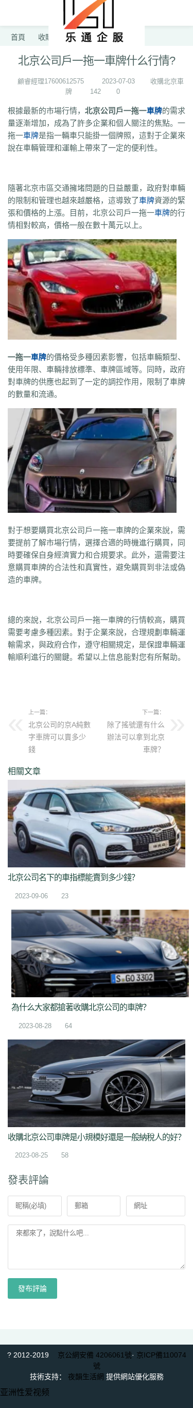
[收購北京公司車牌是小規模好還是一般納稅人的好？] (96, 1083)
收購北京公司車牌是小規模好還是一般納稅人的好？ (96, 1137)
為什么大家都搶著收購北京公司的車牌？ (80, 1007)
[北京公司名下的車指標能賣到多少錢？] (96, 823)
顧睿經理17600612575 (50, 81)
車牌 (154, 110)
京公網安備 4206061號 (95, 1355)
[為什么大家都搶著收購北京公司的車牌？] (100, 953)
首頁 (18, 37)
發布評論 (32, 1288)
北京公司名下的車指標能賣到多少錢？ (73, 877)
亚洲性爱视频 (24, 1392)
